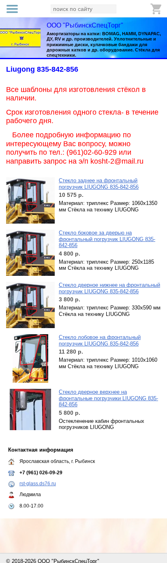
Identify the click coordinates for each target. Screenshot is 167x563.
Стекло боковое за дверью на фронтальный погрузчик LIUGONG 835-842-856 (107, 239)
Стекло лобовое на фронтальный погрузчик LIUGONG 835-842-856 (100, 340)
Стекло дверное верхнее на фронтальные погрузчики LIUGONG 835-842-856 (108, 398)
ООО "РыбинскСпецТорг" (85, 25)
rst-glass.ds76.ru (37, 483)
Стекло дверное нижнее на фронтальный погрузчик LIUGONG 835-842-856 (109, 288)
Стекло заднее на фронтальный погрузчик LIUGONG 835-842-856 (99, 183)
